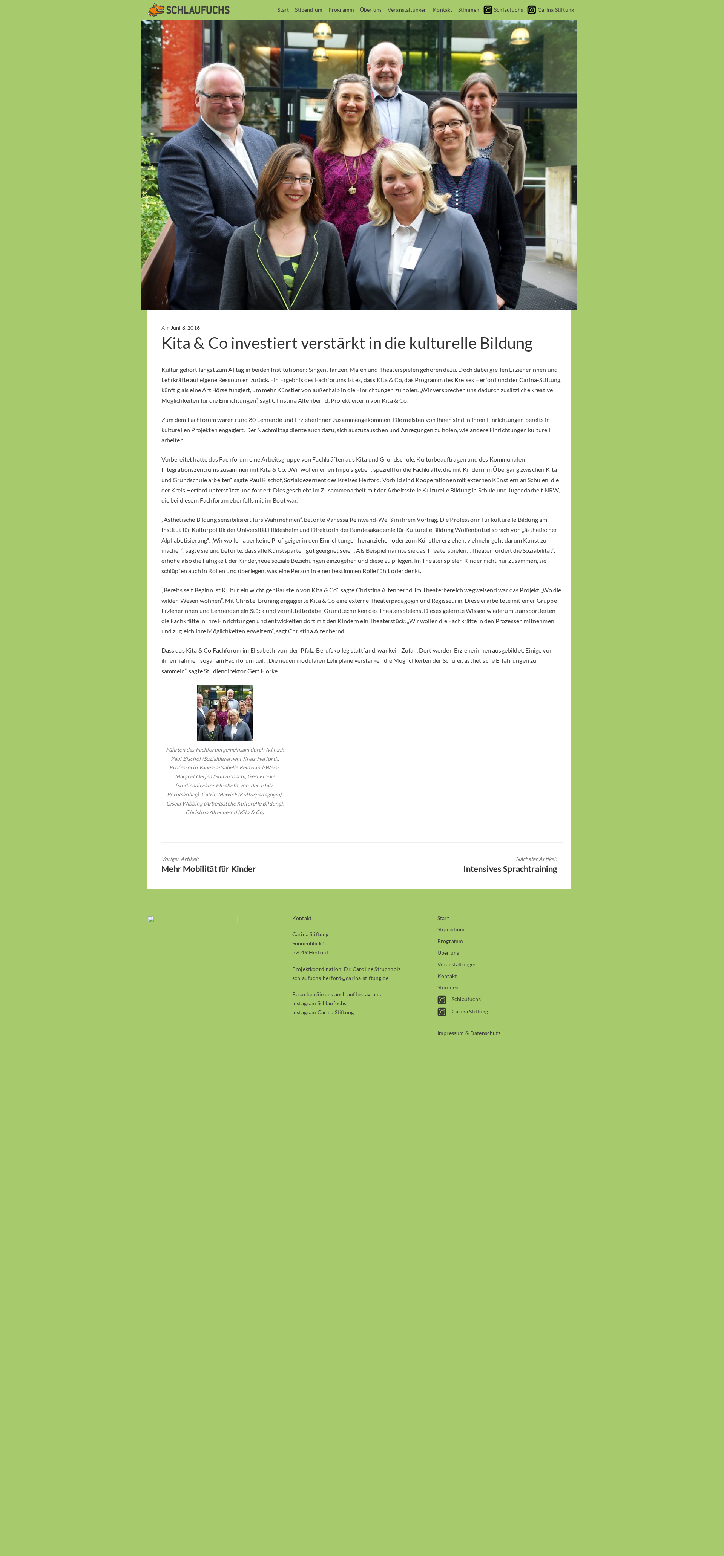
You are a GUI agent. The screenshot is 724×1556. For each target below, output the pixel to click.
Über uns (371, 9)
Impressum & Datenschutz (468, 1033)
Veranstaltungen (407, 9)
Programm (341, 9)
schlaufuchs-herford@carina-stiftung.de (340, 978)
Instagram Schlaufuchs (319, 1003)
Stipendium (308, 9)
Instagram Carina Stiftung (323, 1012)
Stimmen (468, 9)
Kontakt (442, 9)
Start (283, 9)
